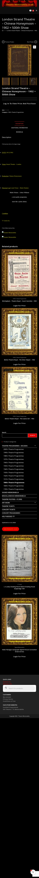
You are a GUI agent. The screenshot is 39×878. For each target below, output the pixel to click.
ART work (6, 503)
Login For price (19, 306)
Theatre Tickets (8, 506)
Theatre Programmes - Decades (15, 446)
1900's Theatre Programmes (16, 112)
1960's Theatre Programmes (14, 463)
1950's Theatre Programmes (14, 466)
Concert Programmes (11, 513)
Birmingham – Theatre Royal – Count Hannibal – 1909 (19, 301)
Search (4, 432)
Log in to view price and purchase (19, 103)
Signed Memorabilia (10, 492)
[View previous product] (3, 42)
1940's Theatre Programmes (14, 469)
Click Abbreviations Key (8, 228)
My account (7, 697)
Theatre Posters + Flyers (12, 499)
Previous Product (9, 42)
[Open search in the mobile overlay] (19, 688)
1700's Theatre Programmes (14, 489)
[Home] (2, 30)
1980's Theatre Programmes (14, 456)
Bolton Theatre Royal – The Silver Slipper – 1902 (19, 360)
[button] (34, 47)
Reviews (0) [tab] (19, 132)
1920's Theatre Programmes (14, 476)
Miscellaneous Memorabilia (14, 496)
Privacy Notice (8, 699)
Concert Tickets (8, 510)
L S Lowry (19, 584)
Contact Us (7, 682)
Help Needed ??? (8, 516)
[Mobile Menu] (35, 10)
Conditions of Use (9, 701)
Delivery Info (7, 684)
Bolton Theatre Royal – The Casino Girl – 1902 (19, 419)
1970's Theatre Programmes (14, 459)
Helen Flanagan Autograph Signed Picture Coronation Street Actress (19, 651)
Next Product (30, 42)
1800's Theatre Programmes (14, 486)
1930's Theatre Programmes (14, 473)
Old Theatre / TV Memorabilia (13, 709)
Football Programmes (10, 707)
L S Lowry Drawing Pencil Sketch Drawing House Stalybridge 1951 (19, 588)
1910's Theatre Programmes (14, 479)
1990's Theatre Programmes (14, 453)
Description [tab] (19, 123)
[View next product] (35, 42)
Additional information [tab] (19, 128)
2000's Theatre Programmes (14, 449)
